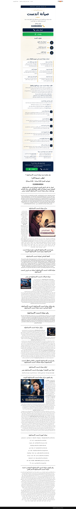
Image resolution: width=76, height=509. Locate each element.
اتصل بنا (31, 1)
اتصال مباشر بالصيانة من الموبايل (24, 1)
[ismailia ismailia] (60, 1)
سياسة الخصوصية (15, 1)
